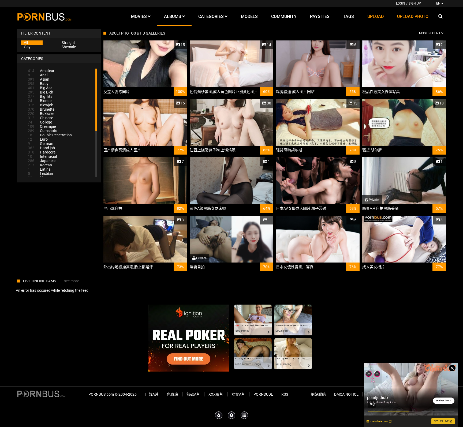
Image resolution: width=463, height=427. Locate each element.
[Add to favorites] (170, 44)
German (40, 143)
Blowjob (40, 105)
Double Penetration (50, 135)
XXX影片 (215, 394)
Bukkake (41, 113)
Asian (38, 79)
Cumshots (42, 131)
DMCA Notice (346, 394)
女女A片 (238, 394)
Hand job (41, 148)
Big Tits (40, 96)
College (40, 122)
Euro (38, 139)
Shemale (69, 47)
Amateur (41, 71)
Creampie (42, 126)
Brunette (41, 109)
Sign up (415, 3)
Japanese (42, 161)
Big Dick (40, 92)
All (26, 42)
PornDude (263, 394)
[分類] (244, 415)
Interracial (42, 156)
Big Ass (40, 88)
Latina (39, 169)
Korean (40, 165)
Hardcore (41, 152)
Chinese (40, 118)
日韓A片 (152, 394)
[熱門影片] (218, 415)
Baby (38, 83)
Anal (37, 75)
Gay (27, 47)
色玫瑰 (172, 394)
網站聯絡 (318, 394)
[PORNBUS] (44, 16)
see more (71, 281)
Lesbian (40, 173)
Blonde (39, 101)
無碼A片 (193, 394)
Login (400, 3)
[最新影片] (231, 415)
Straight (68, 42)
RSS (284, 394)
